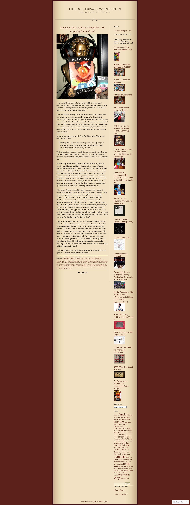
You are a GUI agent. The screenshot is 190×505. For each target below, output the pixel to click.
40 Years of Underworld (123, 95)
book (74, 260)
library (116, 452)
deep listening (75, 261)
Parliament (128, 460)
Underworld (124, 474)
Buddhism (87, 260)
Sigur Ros (123, 466)
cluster (122, 426)
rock (70, 265)
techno (116, 472)
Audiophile (122, 417)
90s (64, 258)
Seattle (75, 265)
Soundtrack (130, 466)
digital (129, 428)
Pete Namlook (118, 461)
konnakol (84, 262)
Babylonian (94, 258)
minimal (120, 454)
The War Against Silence (80, 267)
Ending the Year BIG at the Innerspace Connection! (123, 349)
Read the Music (64, 265)
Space (116, 468)
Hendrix (62, 262)
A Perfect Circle (69, 258)
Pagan (58, 265)
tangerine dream (128, 470)
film (123, 439)
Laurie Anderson (92, 262)
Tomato (116, 475)
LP (120, 451)
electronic (122, 435)
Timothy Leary (97, 267)
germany (130, 441)
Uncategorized (68, 257)
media (126, 452)
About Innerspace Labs (123, 30)
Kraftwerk (126, 447)
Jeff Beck (77, 262)
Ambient (123, 414)
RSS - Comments (121, 494)
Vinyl (117, 478)
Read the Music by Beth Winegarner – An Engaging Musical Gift (82, 29)
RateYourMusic (118, 464)
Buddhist (93, 260)
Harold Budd (117, 443)
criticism (98, 260)
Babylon (87, 258)
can (126, 422)
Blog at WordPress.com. (87, 501)
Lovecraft (59, 264)
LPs (123, 452)
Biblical (69, 260)
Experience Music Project (90, 261)
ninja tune (121, 459)
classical (117, 426)
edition (115, 435)
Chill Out (124, 424)
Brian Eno (119, 422)
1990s (61, 258)
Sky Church (99, 265)
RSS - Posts (119, 490)
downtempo (122, 431)
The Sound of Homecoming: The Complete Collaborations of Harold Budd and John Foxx (123, 178)
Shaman (86, 265)
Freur (130, 439)
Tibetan (90, 267)
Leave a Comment (94, 257)
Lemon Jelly (125, 449)
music (78, 264)
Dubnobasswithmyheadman (123, 433)
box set (126, 419)
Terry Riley (121, 472)
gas (126, 441)
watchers (65, 268)
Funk (115, 441)
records (117, 466)
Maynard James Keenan (69, 264)
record (126, 464)
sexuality (81, 265)
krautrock (117, 449)
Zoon (70, 268)
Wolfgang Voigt (125, 478)
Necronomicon (92, 264)
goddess (100, 261)
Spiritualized (121, 468)
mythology (83, 264)
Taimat (71, 267)
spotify (127, 468)
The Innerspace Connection (95, 9)
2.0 (95, 501)
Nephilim (98, 264)
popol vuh (128, 461)
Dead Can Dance (66, 261)
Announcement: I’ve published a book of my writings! (123, 49)
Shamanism (92, 265)
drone (129, 431)
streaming (120, 470)
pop (124, 461)
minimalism (127, 454)
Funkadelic (121, 441)
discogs (116, 431)
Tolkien (103, 267)
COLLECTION (120, 428)
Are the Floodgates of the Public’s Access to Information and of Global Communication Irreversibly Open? (123, 297)
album (116, 415)
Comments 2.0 (103, 501)
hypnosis (72, 262)
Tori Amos (59, 268)
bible (65, 260)
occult (104, 264)
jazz (123, 443)
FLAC (127, 439)
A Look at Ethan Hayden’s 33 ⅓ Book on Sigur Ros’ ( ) (123, 201)
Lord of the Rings (102, 262)
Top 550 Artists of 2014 (122, 238)
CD (120, 424)
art (117, 417)
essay (81, 261)
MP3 (115, 457)
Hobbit (67, 262)
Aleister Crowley (80, 258)
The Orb (128, 472)
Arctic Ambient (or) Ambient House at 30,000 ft (123, 317)
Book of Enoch (80, 260)
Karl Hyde (122, 445)
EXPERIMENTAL (123, 437)
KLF (121, 447)
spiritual (65, 267)
